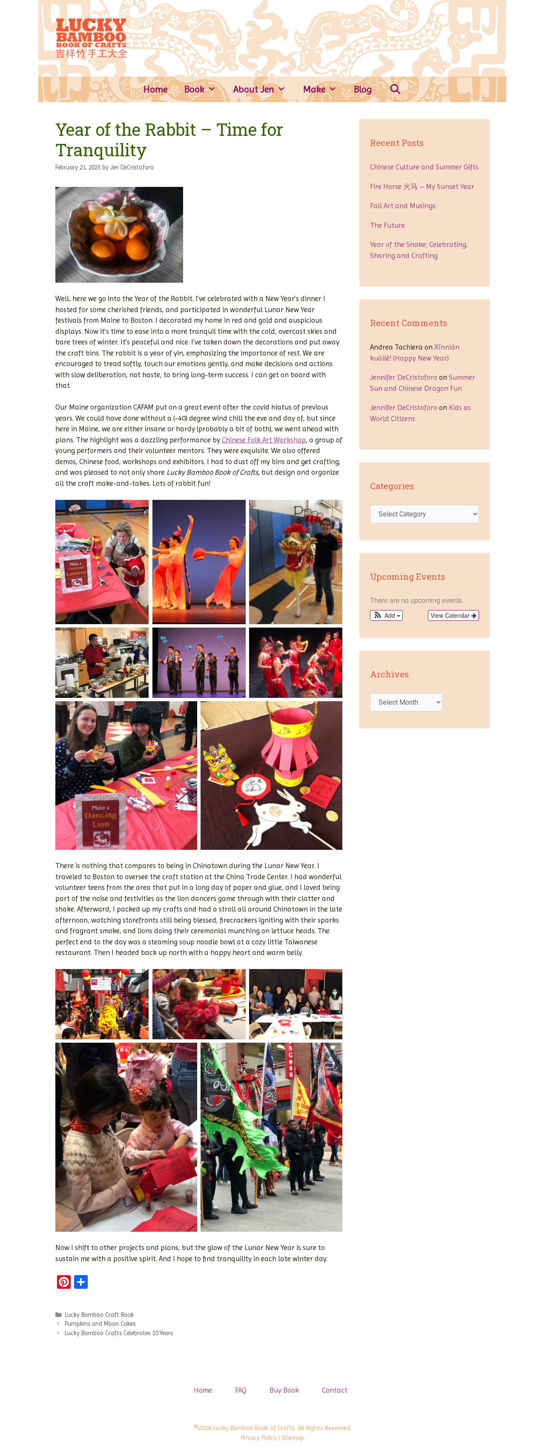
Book (194, 89)
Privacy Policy (259, 1438)
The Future (387, 225)
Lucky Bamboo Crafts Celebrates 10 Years (119, 1333)
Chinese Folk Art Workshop (264, 440)
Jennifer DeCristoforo (403, 377)
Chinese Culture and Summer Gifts (424, 167)
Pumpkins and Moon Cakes (100, 1323)
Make (314, 89)
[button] (386, 615)
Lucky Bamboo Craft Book (99, 1314)
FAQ (241, 1390)
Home (155, 89)
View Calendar (450, 615)
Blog (363, 89)
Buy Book (284, 1390)
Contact (334, 1390)
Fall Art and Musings (403, 205)
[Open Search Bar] (395, 89)
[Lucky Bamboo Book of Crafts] (91, 37)
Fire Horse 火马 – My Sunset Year (422, 186)
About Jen (253, 89)
